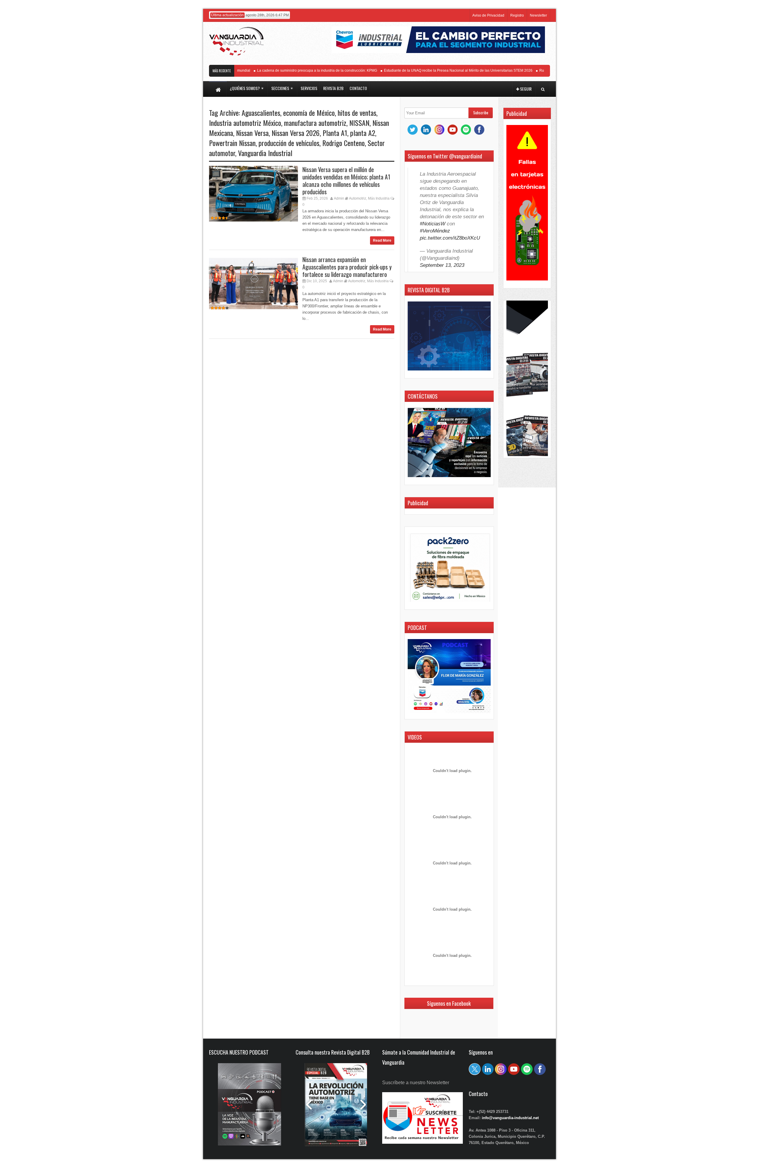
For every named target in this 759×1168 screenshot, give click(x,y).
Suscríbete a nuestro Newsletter (415, 1082)
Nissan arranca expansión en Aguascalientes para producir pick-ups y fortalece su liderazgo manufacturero (347, 267)
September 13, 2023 (442, 265)
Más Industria (379, 198)
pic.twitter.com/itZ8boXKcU (450, 238)
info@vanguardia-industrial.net (510, 1118)
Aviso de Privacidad (488, 15)
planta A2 (362, 132)
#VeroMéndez (435, 231)
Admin (339, 198)
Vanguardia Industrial (265, 152)
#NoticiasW (432, 224)
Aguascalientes (261, 112)
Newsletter (538, 15)
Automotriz (357, 198)
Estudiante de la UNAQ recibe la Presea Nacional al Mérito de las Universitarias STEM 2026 (438, 70)
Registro (517, 15)
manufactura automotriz (315, 122)
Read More (382, 240)
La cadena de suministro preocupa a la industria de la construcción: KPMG (297, 70)
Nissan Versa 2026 (296, 132)
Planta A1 (335, 132)
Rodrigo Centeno (343, 142)
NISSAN (359, 122)
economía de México (309, 112)
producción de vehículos (289, 142)
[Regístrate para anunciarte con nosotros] (422, 1142)
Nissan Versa (252, 132)
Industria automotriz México (245, 122)
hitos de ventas (357, 112)
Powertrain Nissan (232, 142)
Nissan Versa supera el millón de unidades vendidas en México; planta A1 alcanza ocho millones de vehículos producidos (346, 180)
